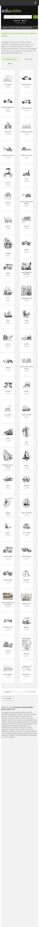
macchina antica (26, 84)
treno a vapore (8, 674)
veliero (26, 465)
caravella (7, 253)
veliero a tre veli (26, 415)
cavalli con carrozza (26, 155)
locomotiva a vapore (26, 132)
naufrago (26, 485)
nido (26, 442)
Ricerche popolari (20, 22)
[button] (8, 87)
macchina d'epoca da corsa (8, 108)
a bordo (26, 391)
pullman (30, 707)
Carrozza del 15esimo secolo (26, 367)
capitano (7, 513)
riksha (26, 320)
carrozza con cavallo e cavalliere (26, 202)
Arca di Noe (7, 415)
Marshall (26, 653)
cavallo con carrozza (8, 155)
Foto (25, 20)
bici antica (26, 580)
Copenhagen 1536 (26, 298)
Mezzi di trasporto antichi (24, 27)
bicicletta (17, 707)
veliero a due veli (26, 513)
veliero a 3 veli (26, 603)
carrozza (7, 182)
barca (8, 485)
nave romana (26, 533)
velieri (8, 533)
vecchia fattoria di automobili (26, 273)
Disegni (18, 20)
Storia (11, 27)
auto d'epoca (8, 84)
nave (26, 179)
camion (26, 249)
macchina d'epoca (26, 108)
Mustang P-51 (26, 674)
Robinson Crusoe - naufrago (8, 465)
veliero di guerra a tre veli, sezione (8, 603)
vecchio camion (7, 556)
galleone (26, 627)
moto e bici (8, 132)
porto (8, 438)
